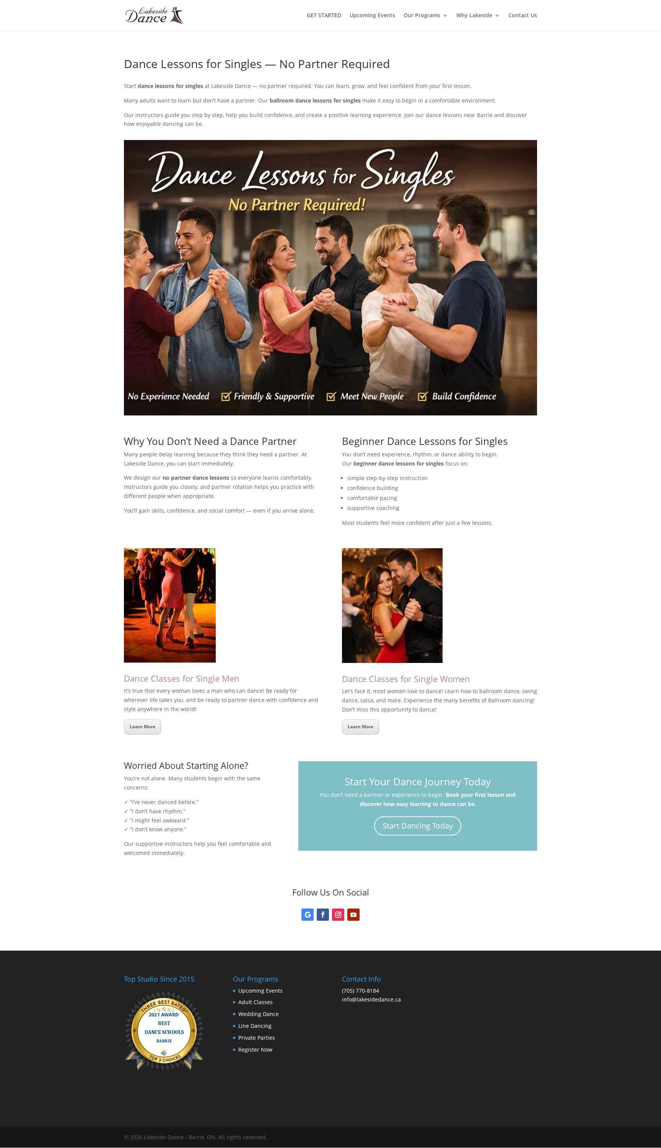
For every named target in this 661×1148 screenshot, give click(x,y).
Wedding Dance (258, 1014)
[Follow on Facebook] (323, 915)
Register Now (255, 1049)
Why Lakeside (474, 16)
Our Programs (422, 16)
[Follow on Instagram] (338, 915)
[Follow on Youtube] (353, 915)
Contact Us (522, 16)
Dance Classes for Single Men (181, 678)
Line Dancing (255, 1025)
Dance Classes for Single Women (406, 678)
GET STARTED (324, 16)
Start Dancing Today (418, 826)
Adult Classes (255, 1002)
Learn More (142, 726)
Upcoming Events (372, 16)
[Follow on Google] (307, 915)
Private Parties (256, 1037)
